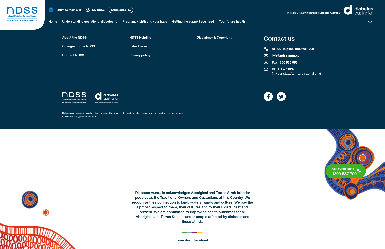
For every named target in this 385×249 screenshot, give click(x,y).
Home (53, 21)
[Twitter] (281, 96)
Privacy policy (139, 55)
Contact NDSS (73, 55)
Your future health (232, 21)
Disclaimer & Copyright (214, 37)
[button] (370, 21)
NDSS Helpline (140, 37)
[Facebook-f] (268, 96)
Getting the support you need (193, 21)
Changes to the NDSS (78, 46)
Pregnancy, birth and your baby (145, 21)
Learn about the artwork (192, 240)
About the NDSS (74, 37)
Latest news (138, 46)
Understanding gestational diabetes (87, 21)
